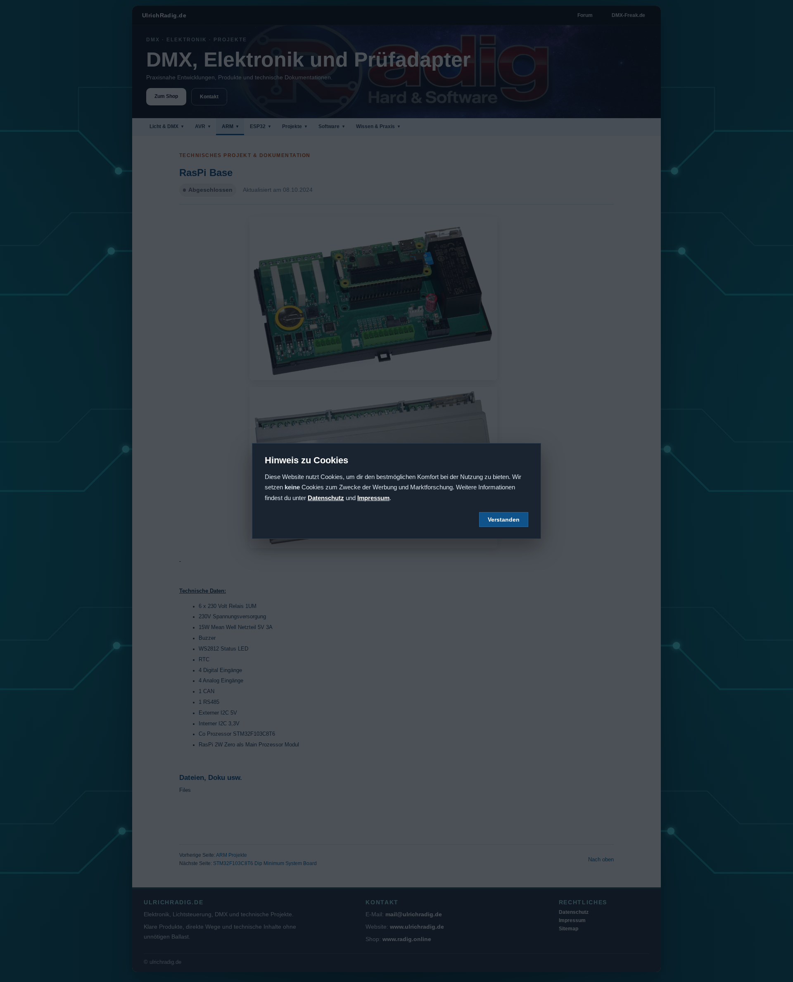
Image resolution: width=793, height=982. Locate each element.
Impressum (373, 497)
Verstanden (504, 519)
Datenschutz (326, 497)
